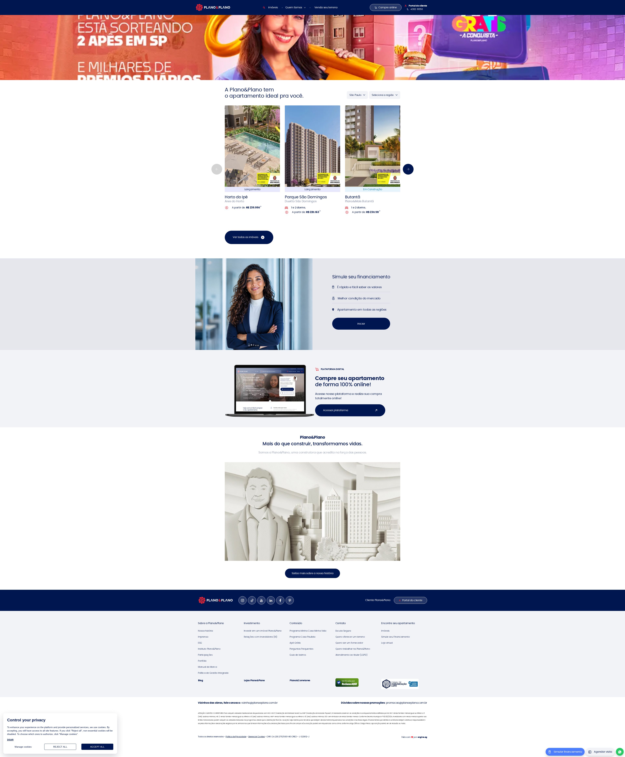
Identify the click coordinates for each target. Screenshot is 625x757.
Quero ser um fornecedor (349, 642)
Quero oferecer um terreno (350, 636)
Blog (200, 680)
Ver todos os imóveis (246, 237)
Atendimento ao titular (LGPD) (351, 654)
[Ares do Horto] (252, 146)
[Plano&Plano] (213, 7)
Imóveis (273, 7)
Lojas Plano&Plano (254, 680)
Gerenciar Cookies (256, 736)
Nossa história (205, 630)
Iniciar (361, 324)
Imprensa (203, 636)
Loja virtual (386, 642)
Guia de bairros (298, 654)
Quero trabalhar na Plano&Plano (352, 648)
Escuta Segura (343, 630)
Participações (205, 654)
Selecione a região (383, 95)
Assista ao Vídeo (320, 511)
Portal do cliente (412, 600)
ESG (200, 642)
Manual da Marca (207, 666)
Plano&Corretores (300, 680)
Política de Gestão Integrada (213, 673)
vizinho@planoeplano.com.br (259, 703)
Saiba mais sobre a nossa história (312, 573)
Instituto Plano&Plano (209, 648)
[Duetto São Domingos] (312, 146)
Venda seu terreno (326, 7)
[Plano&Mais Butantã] (372, 146)
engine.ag (422, 737)
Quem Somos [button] (294, 7)
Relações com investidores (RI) (260, 636)
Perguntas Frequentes (301, 648)
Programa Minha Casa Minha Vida (308, 630)
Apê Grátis (295, 642)
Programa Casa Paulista (302, 636)
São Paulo (355, 95)
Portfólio (202, 660)
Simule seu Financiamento (395, 636)
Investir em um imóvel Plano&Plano (263, 630)
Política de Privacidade (236, 736)
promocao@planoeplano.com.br (406, 703)
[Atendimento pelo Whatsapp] (620, 752)
